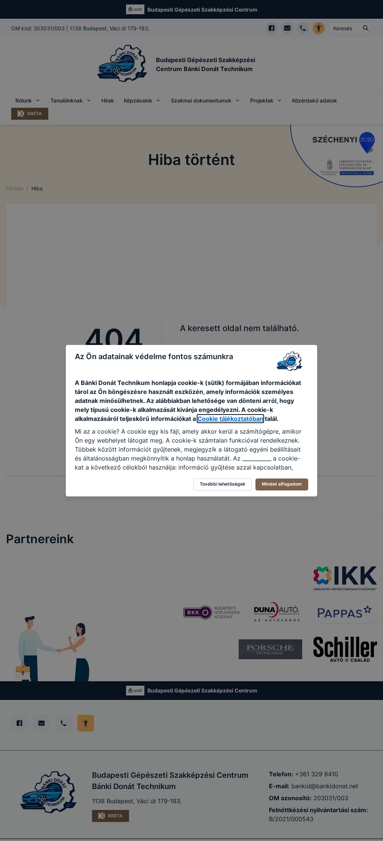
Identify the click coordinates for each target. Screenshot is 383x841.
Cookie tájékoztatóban (230, 418)
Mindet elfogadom (282, 484)
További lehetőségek (222, 484)
